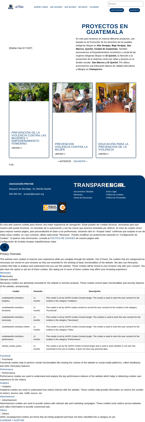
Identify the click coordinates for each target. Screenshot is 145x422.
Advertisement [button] (7, 396)
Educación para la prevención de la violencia (113, 146)
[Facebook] (14, 205)
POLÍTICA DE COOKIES (62, 238)
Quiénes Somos (41, 7)
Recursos (83, 7)
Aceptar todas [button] (33, 241)
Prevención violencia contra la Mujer (71, 146)
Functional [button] (5, 356)
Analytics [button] (4, 383)
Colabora (94, 7)
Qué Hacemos (56, 7)
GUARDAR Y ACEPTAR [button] (12, 420)
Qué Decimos (70, 7)
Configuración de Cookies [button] (13, 241)
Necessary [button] (5, 272)
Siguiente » (80, 161)
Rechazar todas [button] (48, 241)
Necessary (7, 276)
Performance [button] (6, 369)
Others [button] (3, 410)
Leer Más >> (17, 148)
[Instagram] (35, 205)
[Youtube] (28, 205)
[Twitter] (21, 205)
